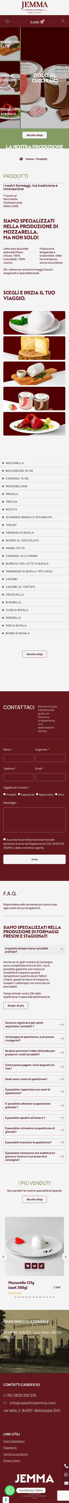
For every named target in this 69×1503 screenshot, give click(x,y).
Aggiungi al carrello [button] (28, 1266)
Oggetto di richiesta (15, 787)
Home (29, 159)
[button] (7, 21)
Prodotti (11, 794)
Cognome (41, 749)
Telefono (9, 768)
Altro (61, 794)
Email (39, 768)
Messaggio (9, 802)
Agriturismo (46, 794)
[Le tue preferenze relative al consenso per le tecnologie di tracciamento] (6, 1500)
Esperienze (27, 794)
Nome (7, 749)
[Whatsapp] (10, 1490)
